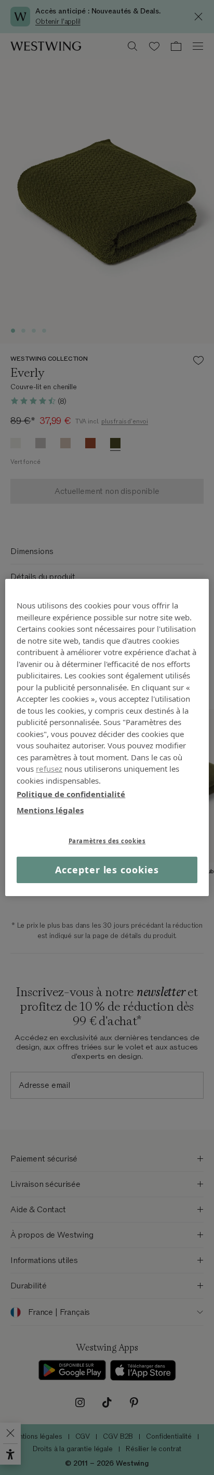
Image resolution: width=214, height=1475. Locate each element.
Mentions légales (50, 809)
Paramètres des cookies (107, 841)
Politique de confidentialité (71, 794)
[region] (106, 737)
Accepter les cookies (106, 869)
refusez (49, 768)
